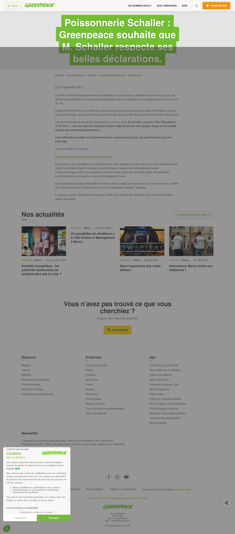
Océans (90, 389)
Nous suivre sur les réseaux (165, 370)
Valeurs (26, 370)
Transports (92, 394)
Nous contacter (158, 423)
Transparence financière (35, 379)
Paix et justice (93, 399)
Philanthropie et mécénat (163, 408)
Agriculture (92, 379)
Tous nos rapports (96, 413)
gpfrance (108, 157)
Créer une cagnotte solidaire (165, 399)
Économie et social (96, 365)
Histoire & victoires (32, 389)
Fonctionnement (31, 384)
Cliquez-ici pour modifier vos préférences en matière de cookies (117, 498)
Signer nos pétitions (160, 375)
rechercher (120, 330)
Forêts (89, 384)
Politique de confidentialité (123, 489)
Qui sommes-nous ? (140, 5)
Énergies (91, 375)
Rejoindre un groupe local (164, 384)
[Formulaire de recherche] (196, 5)
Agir (184, 5)
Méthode (26, 375)
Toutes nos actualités (191, 214)
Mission (26, 365)
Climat (89, 370)
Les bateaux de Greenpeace (38, 394)
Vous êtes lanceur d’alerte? (164, 418)
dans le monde (182, 489)
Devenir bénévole (159, 389)
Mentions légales (94, 489)
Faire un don (156, 394)
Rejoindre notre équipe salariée (167, 413)
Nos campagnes (167, 5)
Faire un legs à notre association (167, 403)
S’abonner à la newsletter (163, 365)
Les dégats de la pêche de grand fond (76, 157)
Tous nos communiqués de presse (105, 408)
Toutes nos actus (95, 403)
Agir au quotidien (159, 379)
